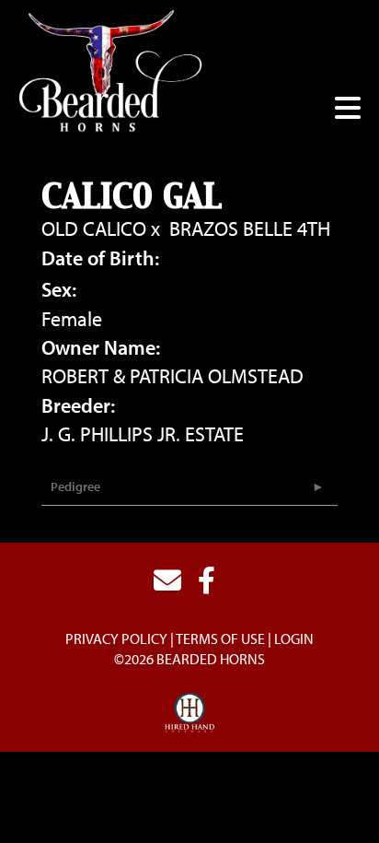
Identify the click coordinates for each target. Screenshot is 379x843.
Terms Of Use (220, 638)
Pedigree (75, 486)
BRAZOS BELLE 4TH (249, 228)
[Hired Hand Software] (190, 713)
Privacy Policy (116, 638)
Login (294, 638)
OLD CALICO (93, 228)
